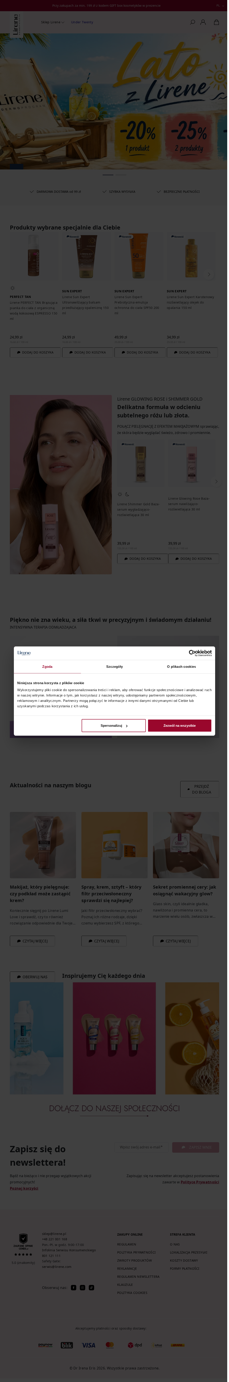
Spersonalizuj (111, 725)
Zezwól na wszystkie (179, 725)
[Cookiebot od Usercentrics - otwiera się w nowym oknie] (192, 653)
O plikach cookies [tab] (181, 666)
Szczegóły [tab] (114, 666)
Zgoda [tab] (47, 666)
